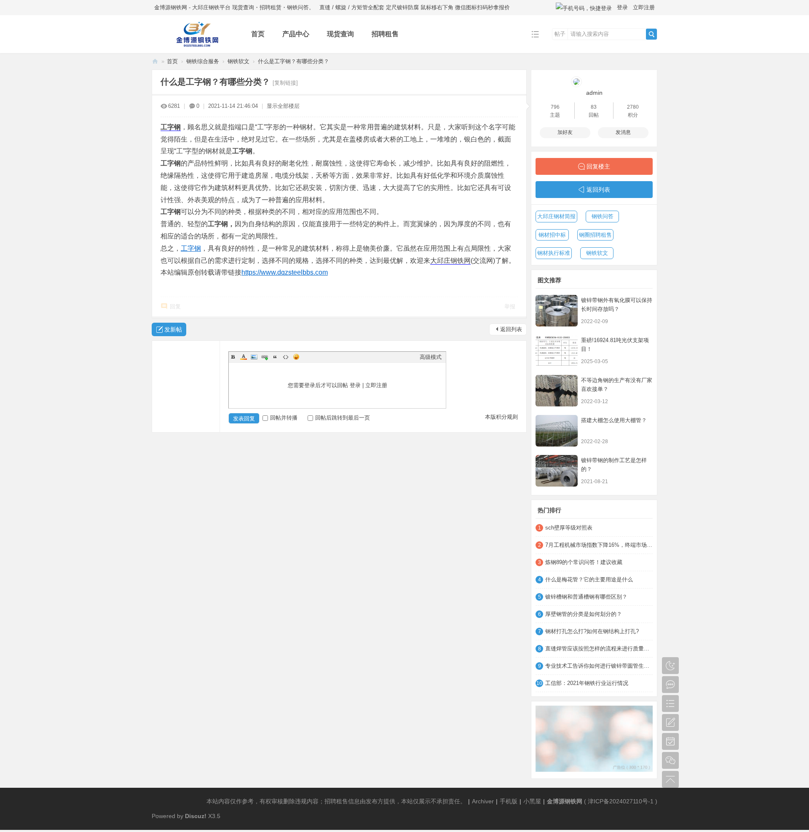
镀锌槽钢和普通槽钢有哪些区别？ (586, 597)
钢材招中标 (552, 235)
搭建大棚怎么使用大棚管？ (614, 420)
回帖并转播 (283, 418)
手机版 (508, 801)
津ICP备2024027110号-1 (621, 801)
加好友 (565, 132)
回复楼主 (598, 166)
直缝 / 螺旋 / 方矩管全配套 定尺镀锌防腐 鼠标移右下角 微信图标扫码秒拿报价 (414, 7)
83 (594, 107)
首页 (258, 33)
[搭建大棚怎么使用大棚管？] (557, 431)
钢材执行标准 (553, 253)
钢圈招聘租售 (595, 235)
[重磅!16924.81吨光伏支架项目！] (557, 351)
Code (285, 357)
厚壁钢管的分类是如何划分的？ (583, 614)
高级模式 (431, 357)
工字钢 (171, 127)
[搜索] (651, 34)
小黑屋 (532, 801)
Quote (275, 357)
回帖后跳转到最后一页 (342, 418)
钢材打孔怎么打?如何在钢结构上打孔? (592, 631)
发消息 (623, 132)
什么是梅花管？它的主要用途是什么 (589, 579)
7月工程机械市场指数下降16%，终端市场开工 (599, 545)
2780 (633, 107)
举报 (509, 306)
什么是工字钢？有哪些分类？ (293, 61)
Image (254, 357)
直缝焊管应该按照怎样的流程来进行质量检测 (599, 648)
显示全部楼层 (283, 106)
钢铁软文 (238, 61)
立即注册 (644, 7)
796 (555, 107)
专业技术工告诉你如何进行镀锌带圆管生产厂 (599, 666)
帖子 (560, 34)
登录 (622, 7)
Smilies (296, 357)
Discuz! (195, 816)
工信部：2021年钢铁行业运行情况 (586, 683)
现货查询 (340, 33)
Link (264, 357)
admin (594, 92)
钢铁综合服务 (202, 61)
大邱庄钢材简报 (556, 216)
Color (243, 357)
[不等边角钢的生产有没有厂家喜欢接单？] (557, 391)
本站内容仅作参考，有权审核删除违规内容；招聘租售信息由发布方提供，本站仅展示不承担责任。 (336, 801)
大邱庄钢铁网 (450, 260)
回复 (175, 306)
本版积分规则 (501, 417)
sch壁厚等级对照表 (568, 527)
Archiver (483, 801)
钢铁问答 (602, 216)
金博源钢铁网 (155, 61)
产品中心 (295, 33)
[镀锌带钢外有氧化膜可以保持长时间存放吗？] (557, 310)
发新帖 (173, 329)
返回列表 (511, 329)
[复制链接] (285, 83)
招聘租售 (385, 33)
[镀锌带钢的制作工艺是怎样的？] (557, 471)
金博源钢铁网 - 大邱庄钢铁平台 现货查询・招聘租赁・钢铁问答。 (234, 7)
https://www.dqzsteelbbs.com (284, 272)
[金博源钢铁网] (195, 47)
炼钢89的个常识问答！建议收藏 (583, 562)
